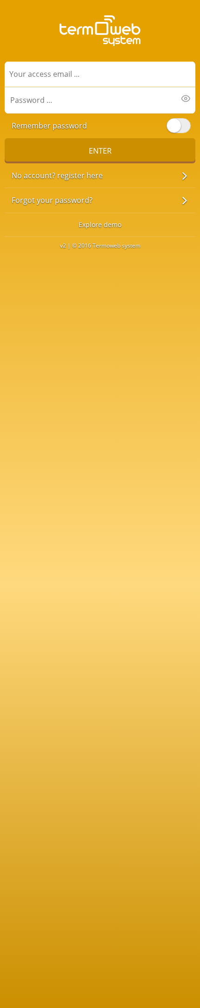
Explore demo (100, 224)
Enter (100, 151)
